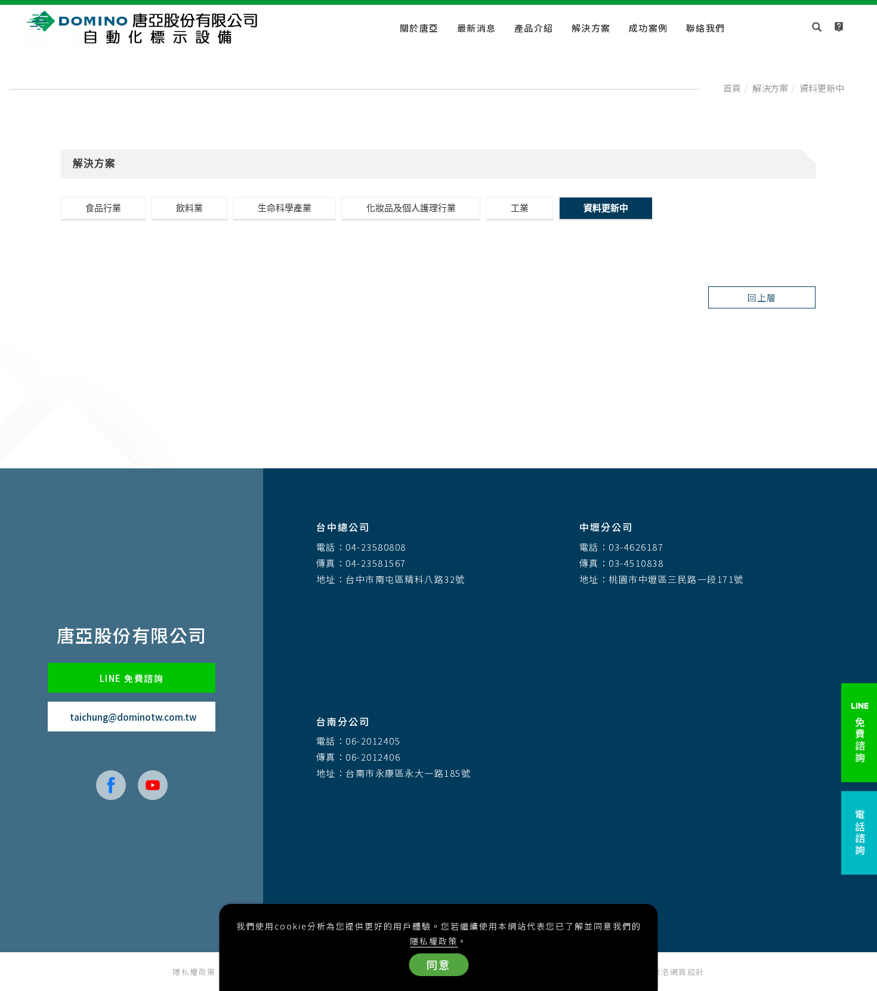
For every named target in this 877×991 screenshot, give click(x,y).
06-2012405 (372, 740)
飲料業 (189, 208)
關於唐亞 (419, 27)
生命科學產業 (284, 208)
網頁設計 (687, 971)
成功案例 (648, 27)
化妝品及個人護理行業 (411, 208)
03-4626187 (636, 547)
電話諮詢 (860, 833)
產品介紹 (534, 27)
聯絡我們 (705, 27)
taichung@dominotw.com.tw (133, 717)
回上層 (762, 297)
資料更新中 (821, 88)
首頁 (732, 88)
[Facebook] (111, 785)
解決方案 (591, 27)
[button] (817, 28)
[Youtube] (153, 785)
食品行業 (103, 208)
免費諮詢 (860, 738)
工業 (520, 208)
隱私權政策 (434, 941)
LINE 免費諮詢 (132, 678)
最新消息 (476, 27)
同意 (438, 964)
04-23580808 (375, 547)
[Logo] (145, 27)
